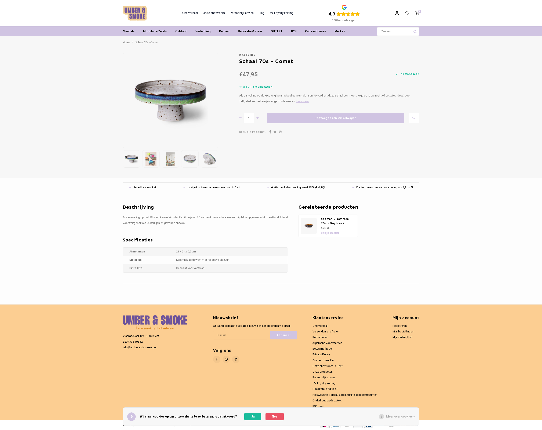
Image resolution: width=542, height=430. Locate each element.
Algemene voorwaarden (327, 343)
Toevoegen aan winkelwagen (336, 118)
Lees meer (302, 101)
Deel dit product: (252, 132)
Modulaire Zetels (155, 31)
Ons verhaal (190, 13)
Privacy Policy (321, 354)
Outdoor (181, 31)
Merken (340, 31)
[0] (417, 13)
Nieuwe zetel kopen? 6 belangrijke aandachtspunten (344, 395)
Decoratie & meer (250, 31)
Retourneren (320, 337)
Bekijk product (330, 233)
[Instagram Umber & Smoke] (226, 359)
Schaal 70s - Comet (146, 42)
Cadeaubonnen (315, 31)
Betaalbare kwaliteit (145, 187)
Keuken (224, 31)
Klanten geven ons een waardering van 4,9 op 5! (384, 187)
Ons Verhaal (320, 326)
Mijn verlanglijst (402, 337)
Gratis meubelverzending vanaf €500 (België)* (298, 187)
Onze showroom (214, 13)
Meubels (129, 31)
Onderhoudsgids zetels (327, 400)
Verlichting (203, 31)
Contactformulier (323, 360)
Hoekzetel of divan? (324, 389)
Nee (274, 416)
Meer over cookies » (400, 416)
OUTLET (277, 31)
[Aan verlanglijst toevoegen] (414, 118)
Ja (253, 416)
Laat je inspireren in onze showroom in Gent (214, 187)
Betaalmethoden (322, 349)
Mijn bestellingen (403, 331)
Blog (261, 13)
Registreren (400, 326)
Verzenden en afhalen (325, 331)
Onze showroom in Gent (327, 366)
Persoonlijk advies (242, 13)
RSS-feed (318, 406)
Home (126, 42)
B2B (294, 31)
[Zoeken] (415, 31)
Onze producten (322, 372)
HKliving (247, 55)
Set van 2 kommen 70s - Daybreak (335, 221)
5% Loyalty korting (281, 13)
